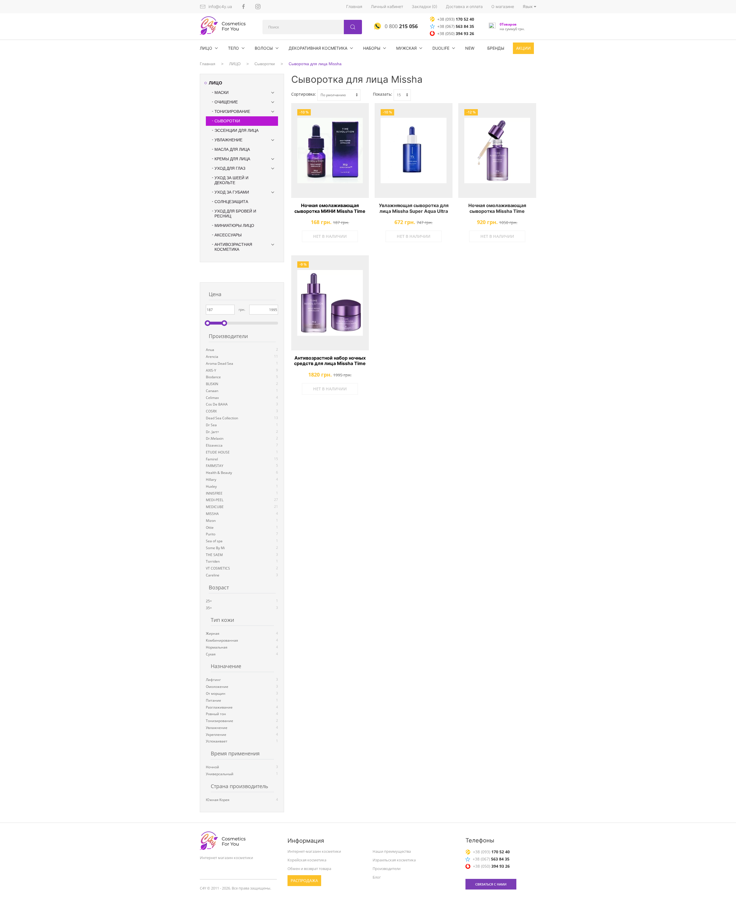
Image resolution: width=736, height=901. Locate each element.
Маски (221, 92)
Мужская (406, 48)
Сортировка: (303, 94)
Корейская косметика (307, 860)
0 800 (400, 26)
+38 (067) (455, 26)
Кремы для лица (232, 159)
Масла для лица (232, 149)
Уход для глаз (229, 168)
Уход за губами (231, 192)
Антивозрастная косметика (233, 247)
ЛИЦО (206, 48)
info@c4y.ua (220, 6)
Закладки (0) (424, 6)
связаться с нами (491, 884)
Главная (354, 6)
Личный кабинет (387, 6)
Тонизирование (232, 111)
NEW (469, 48)
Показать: (382, 94)
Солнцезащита (231, 201)
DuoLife (440, 48)
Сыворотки (264, 63)
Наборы (371, 48)
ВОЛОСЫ (264, 48)
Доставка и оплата (464, 6)
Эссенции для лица (236, 130)
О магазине (502, 6)
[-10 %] (330, 151)
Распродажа (304, 880)
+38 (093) (455, 19)
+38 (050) (455, 33)
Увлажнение (228, 140)
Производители (386, 868)
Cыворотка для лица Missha (315, 63)
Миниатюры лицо (234, 225)
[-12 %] (497, 151)
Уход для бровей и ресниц (235, 213)
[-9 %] (330, 303)
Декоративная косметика (318, 48)
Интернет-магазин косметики (314, 851)
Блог (377, 876)
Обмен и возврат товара (309, 868)
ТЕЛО (233, 48)
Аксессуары (227, 235)
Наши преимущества (392, 851)
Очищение (226, 102)
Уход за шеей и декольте (231, 180)
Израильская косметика (394, 860)
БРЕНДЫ (495, 48)
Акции (523, 48)
